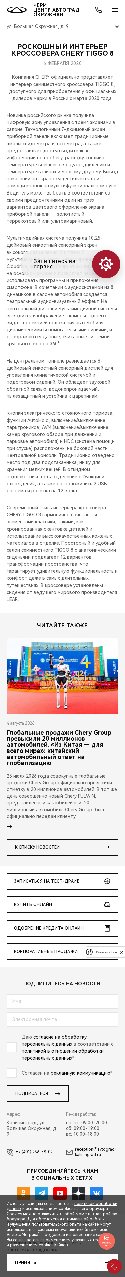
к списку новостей (37, 847)
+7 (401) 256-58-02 (34, 1152)
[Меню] (115, 10)
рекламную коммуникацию (80, 1073)
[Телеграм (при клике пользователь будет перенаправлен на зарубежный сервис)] (41, 1193)
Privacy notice (106, 952)
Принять (25, 1262)
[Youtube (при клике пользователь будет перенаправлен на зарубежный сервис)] (60, 1193)
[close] (121, 952)
